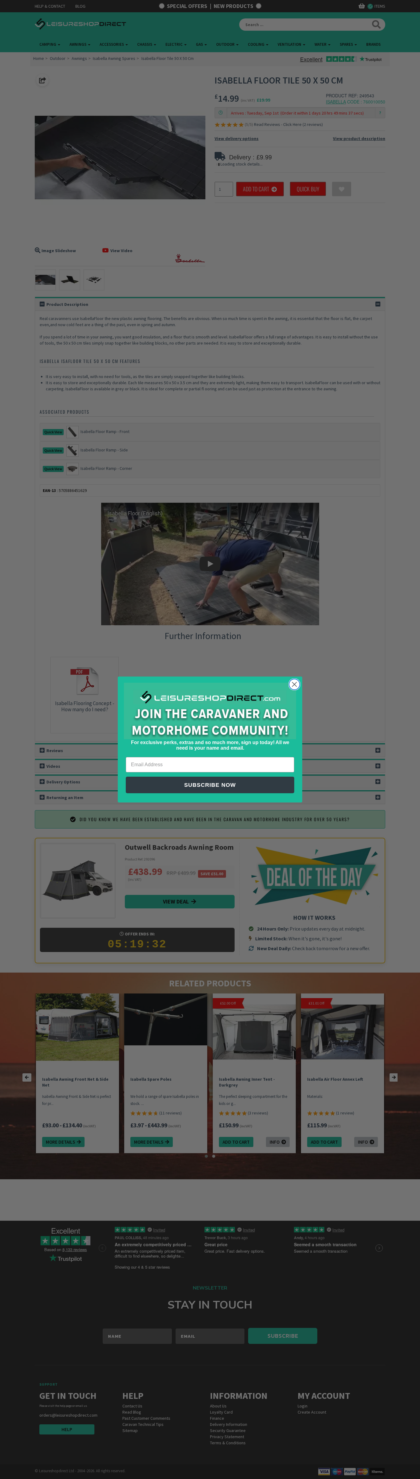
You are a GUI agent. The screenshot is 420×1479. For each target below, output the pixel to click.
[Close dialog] (294, 684)
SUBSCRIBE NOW (210, 785)
